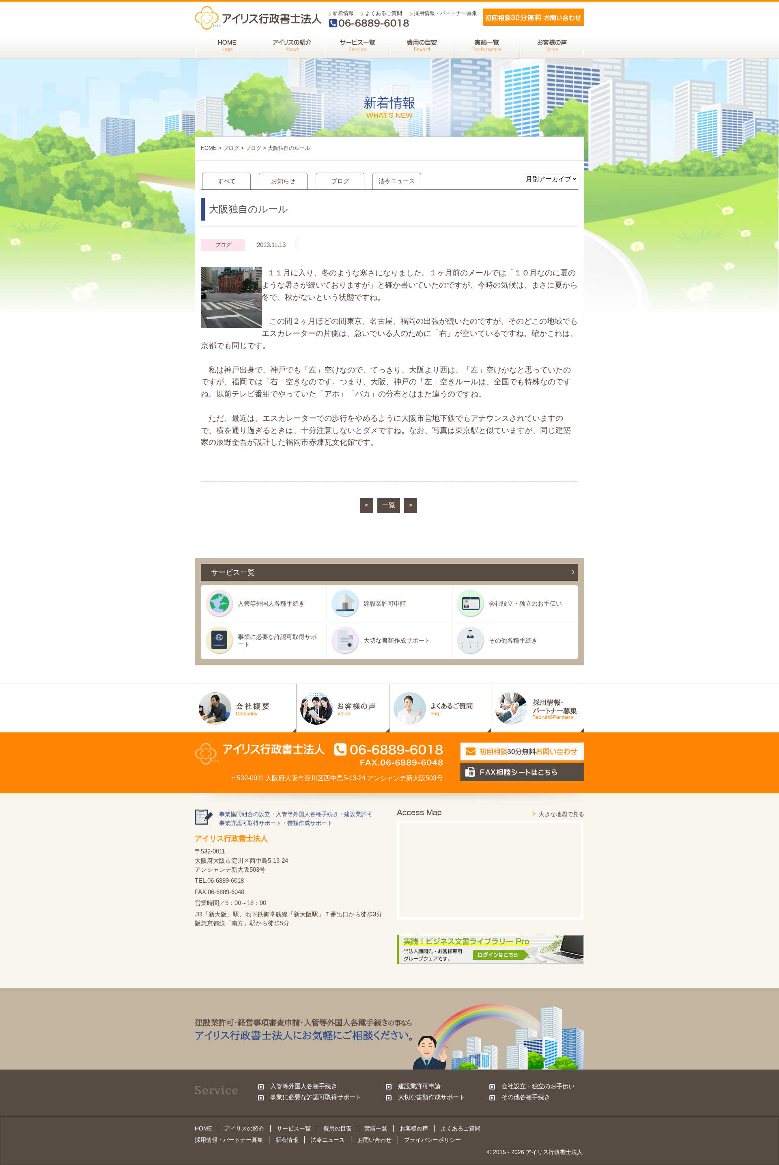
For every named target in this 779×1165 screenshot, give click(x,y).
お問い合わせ (374, 1140)
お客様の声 (414, 1128)
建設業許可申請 (385, 603)
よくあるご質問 (383, 13)
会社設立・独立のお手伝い (525, 603)
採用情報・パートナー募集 (445, 13)
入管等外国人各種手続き (271, 603)
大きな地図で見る (561, 814)
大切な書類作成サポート (397, 640)
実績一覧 (375, 1128)
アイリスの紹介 (244, 1128)
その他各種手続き (513, 640)
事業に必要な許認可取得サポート (277, 640)
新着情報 (343, 13)
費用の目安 (337, 1128)
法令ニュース (397, 181)
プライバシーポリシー (432, 1140)
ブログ (231, 148)
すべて (226, 181)
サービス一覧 (294, 1128)
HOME (209, 148)
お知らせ (283, 181)
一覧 (388, 505)
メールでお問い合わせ (533, 17)
